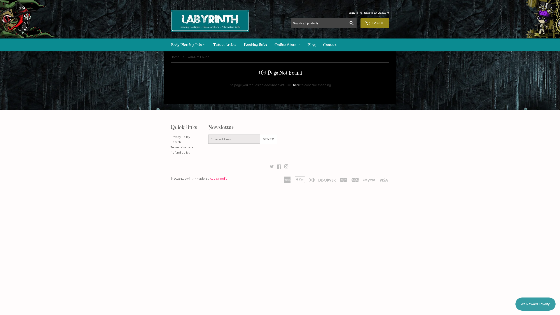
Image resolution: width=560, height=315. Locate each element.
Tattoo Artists (224, 44)
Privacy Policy (180, 136)
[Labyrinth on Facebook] (279, 167)
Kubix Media (218, 178)
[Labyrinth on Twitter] (272, 167)
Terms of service (182, 147)
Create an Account (376, 12)
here (296, 85)
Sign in (353, 12)
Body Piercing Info (187, 44)
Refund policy (180, 152)
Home (175, 57)
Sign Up (268, 139)
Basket (378, 23)
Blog (311, 44)
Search (176, 142)
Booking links (255, 44)
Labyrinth (187, 178)
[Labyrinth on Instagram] (286, 167)
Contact (329, 44)
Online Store (286, 44)
